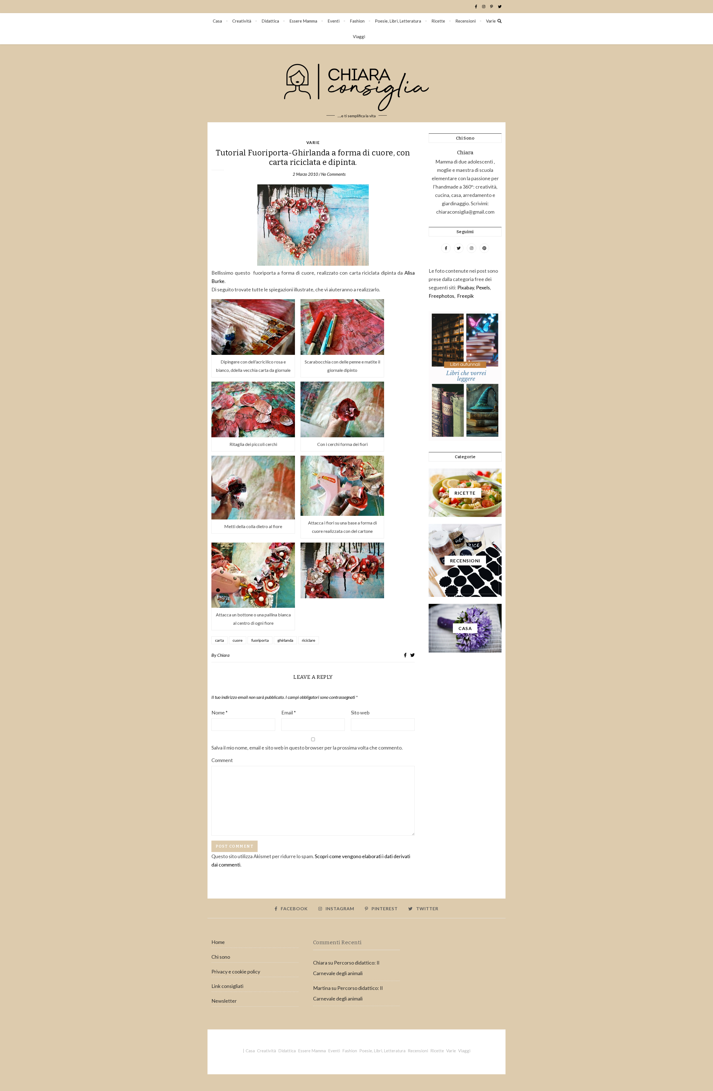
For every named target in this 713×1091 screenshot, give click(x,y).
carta (219, 640)
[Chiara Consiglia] (356, 83)
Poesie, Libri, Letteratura (398, 20)
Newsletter (224, 1001)
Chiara (223, 655)
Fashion (357, 20)
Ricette (438, 20)
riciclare (308, 640)
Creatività (241, 20)
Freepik (465, 296)
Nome (219, 712)
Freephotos (441, 296)
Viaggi (359, 36)
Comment (222, 760)
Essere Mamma (303, 20)
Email (288, 712)
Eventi (334, 20)
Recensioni (465, 20)
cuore (238, 640)
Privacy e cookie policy (235, 971)
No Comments (333, 174)
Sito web (360, 712)
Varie (491, 20)
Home (218, 942)
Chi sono (220, 957)
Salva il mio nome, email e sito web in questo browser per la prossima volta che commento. (307, 748)
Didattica (270, 20)
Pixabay (465, 287)
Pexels (483, 287)
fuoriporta (260, 640)
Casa (217, 20)
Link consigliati (227, 986)
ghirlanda (285, 640)
